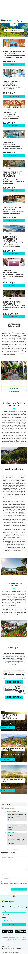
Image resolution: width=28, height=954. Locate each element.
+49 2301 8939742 (14, 939)
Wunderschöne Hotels (9, 661)
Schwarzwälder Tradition (14, 388)
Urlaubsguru (5, 911)
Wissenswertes (5, 914)
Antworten (10, 819)
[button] (14, 924)
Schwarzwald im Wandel (14, 381)
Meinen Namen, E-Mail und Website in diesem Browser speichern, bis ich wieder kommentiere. (14, 884)
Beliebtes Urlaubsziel (14, 385)
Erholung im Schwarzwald (14, 391)
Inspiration (4, 917)
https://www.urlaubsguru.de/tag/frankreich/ (17, 840)
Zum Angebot (13, 64)
